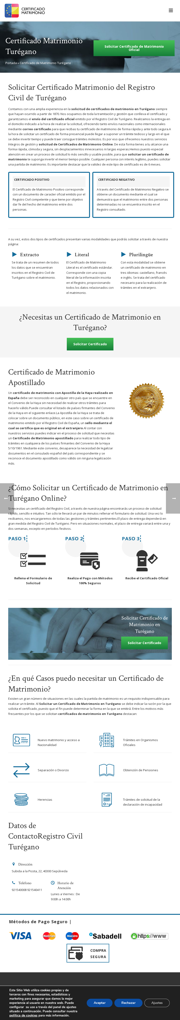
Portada (11, 63)
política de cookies (23, 1015)
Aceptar (99, 1003)
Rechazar (128, 1003)
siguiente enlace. (44, 413)
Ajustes (157, 1003)
